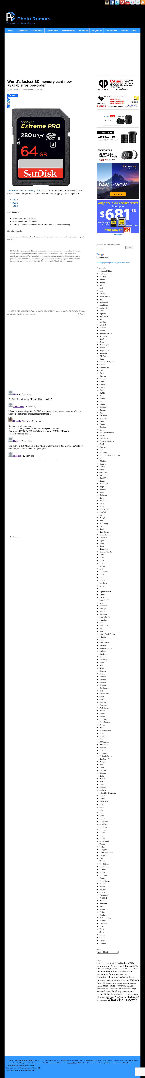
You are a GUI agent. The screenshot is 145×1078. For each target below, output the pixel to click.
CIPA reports (129, 965)
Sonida (102, 832)
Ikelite (102, 503)
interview (123, 974)
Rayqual (103, 761)
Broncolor (103, 353)
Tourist (102, 872)
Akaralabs (103, 293)
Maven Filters (105, 617)
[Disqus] (46, 424)
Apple (102, 310)
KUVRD (103, 557)
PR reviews (104, 744)
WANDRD (103, 898)
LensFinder (22, 31)
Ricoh (102, 767)
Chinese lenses (116, 966)
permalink (49, 236)
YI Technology (105, 917)
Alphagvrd (104, 302)
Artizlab (103, 322)
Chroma (103, 378)
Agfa (101, 288)
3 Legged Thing (106, 271)
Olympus (103, 685)
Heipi (102, 486)
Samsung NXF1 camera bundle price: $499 (65, 312)
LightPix (103, 594)
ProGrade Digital (106, 756)
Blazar (102, 347)
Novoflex (103, 679)
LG (101, 588)
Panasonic (103, 705)
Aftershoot (104, 285)
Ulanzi (102, 878)
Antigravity (104, 308)
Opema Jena (104, 693)
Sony (102, 835)
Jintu (101, 520)
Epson (102, 421)
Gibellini (103, 461)
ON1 (101, 690)
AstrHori (103, 327)
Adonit (102, 282)
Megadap (103, 620)
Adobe (102, 279)
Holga (102, 492)
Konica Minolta (106, 551)
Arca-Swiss (104, 316)
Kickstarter (103, 977)
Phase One (103, 719)
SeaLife (102, 798)
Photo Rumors (34, 18)
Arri (101, 319)
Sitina (102, 815)
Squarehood (104, 841)
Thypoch (103, 855)
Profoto (102, 750)
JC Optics (103, 517)
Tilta (101, 858)
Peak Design (104, 708)
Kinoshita (103, 537)
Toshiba (103, 869)
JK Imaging (104, 523)
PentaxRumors (68, 31)
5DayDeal (100, 963)
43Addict (124, 31)
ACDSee (103, 276)
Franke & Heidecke (107, 441)
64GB (15, 205)
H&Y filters (104, 475)
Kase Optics (104, 532)
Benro (102, 342)
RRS (101, 781)
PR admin (14, 89)
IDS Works (104, 500)
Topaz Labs (104, 866)
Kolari (102, 546)
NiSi (101, 665)
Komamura (104, 549)
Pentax (102, 713)
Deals (102, 395)
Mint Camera (105, 642)
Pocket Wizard (105, 730)
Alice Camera (105, 296)
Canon (102, 364)
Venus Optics (105, 881)
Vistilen (103, 889)
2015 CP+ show (108, 963)
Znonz (102, 937)
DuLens (102, 410)
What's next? (102, 1000)
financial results (105, 971)
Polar (102, 733)
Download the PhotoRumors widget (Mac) (20, 1065)
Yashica (102, 912)
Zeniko (102, 929)
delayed (119, 969)
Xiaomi (102, 909)
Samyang (103, 787)
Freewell (103, 447)
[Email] (46, 103)
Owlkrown (103, 702)
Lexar (102, 586)
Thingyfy (103, 849)
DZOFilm (103, 415)
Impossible (104, 509)
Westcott (103, 900)
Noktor (102, 673)
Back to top (14, 536)
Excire (102, 430)
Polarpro (103, 739)
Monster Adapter (106, 648)
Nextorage (103, 659)
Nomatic (103, 676)
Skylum (102, 818)
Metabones (104, 625)
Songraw (103, 829)
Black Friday (129, 963)
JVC (101, 526)
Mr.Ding (103, 651)
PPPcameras (104, 742)
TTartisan (103, 875)
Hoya (102, 498)
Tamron (102, 844)
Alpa (101, 299)
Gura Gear (103, 472)
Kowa (102, 554)
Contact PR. (37, 1068)
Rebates (107, 991)
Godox (102, 466)
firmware (117, 971)
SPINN (102, 838)
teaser (100, 994)
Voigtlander (104, 895)
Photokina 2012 (129, 986)
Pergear (102, 716)
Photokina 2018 (128, 989)
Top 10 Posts (104, 864)
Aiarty (102, 290)
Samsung (103, 784)
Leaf (101, 569)
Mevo (102, 631)
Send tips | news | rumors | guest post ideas (113, 262)
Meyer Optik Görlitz (107, 634)
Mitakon (103, 645)
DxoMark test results (129, 969)
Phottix (102, 725)
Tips (134, 31)
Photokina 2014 (103, 988)
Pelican (102, 710)
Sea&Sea (103, 795)
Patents (134, 980)
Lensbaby (103, 583)
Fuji (101, 449)
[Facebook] (46, 98)
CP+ (136, 966)
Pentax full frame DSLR (113, 983)
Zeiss (102, 926)
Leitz (102, 577)
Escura (102, 424)
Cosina (102, 390)
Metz (102, 628)
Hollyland (103, 495)
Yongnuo (103, 923)
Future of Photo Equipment (110, 455)
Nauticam (103, 654)
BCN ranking (118, 963)
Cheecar (103, 376)
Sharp (102, 804)
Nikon (102, 662)
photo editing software (113, 985)
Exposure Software (107, 432)
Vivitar (102, 892)
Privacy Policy (72, 1063)
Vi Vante (103, 883)
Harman (102, 481)
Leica (102, 574)
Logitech (103, 597)
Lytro (102, 603)
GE (101, 458)
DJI (101, 401)
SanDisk (29, 236)
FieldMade (104, 438)
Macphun (103, 605)
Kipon (102, 540)
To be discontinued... (114, 994)
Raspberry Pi (104, 759)
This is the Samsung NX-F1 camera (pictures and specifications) (26, 312)
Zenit (102, 932)
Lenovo (102, 580)
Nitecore (103, 671)
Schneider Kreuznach (108, 793)
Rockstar (103, 770)
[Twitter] (46, 101)
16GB (15, 199)
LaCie (102, 560)
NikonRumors (37, 31)
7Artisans (103, 273)
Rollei (102, 776)
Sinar (102, 810)
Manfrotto (103, 614)
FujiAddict (83, 31)
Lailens (102, 563)
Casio (102, 370)
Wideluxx (103, 903)
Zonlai (102, 940)
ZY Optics (103, 943)
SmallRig (103, 824)
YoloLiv (103, 920)
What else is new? (122, 999)
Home (10, 31)
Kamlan (102, 529)
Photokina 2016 (116, 988)
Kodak (102, 543)
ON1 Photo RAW (123, 980)
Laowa (102, 566)
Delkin (102, 398)
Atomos (102, 330)
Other (102, 696)
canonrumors (103, 966)
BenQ (102, 339)
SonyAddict (96, 31)
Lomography (104, 600)
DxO (101, 412)
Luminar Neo (112, 980)
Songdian (103, 827)
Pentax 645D (101, 983)
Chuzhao (103, 381)
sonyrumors (128, 991)
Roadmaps (117, 991)
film (137, 969)
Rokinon (103, 773)
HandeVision (104, 478)
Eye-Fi (102, 435)
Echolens (103, 418)
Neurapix (103, 656)
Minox (102, 639)
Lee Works (104, 571)
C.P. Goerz (103, 356)
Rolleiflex (103, 778)
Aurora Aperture (106, 333)
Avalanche (104, 336)
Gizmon (103, 464)
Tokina (102, 861)
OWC (102, 699)
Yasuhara (103, 915)
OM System (104, 688)
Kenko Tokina (105, 534)
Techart (102, 847)
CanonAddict (111, 31)
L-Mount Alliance (127, 977)
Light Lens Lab (105, 591)
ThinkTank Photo (106, 852)
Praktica (103, 747)
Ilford (102, 506)
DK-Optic (103, 407)
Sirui (101, 812)
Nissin (102, 668)
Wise (101, 906)
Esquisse (103, 427)
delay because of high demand (107, 969)
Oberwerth (103, 682)
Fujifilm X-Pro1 (128, 971)
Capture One (104, 367)
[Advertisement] (46, 57)
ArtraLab (103, 325)
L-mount (113, 977)
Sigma (102, 807)
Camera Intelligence (107, 361)
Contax (102, 384)
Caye (102, 373)
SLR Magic (104, 821)
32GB (15, 202)
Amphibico (104, 305)
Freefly (102, 444)
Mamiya (103, 608)
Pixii (101, 727)
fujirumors (114, 974)
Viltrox (102, 886)
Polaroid (103, 736)
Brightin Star (104, 350)
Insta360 (103, 512)
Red (101, 764)
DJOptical (103, 404)
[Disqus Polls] (46, 353)
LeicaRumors (52, 31)
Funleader (103, 452)
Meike (102, 622)
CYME (102, 393)
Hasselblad (104, 483)
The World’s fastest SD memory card (23, 190)
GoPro (102, 469)
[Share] (46, 106)
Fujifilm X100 (102, 974)
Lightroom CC (102, 980)
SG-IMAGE (104, 801)
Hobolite (103, 489)
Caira (102, 359)
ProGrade (103, 753)
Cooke (102, 387)
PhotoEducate (105, 722)
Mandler (103, 611)
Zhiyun (102, 934)
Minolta (103, 637)
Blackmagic (104, 344)
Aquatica (103, 313)
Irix (101, 515)
